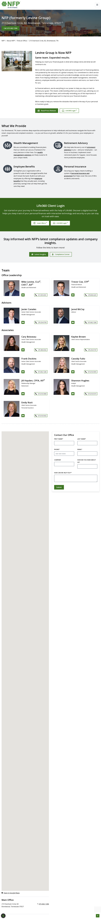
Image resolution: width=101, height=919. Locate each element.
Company (57, 460)
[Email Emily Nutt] (23, 415)
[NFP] (11, 5)
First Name (58, 439)
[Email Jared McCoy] (72, 322)
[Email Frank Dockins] (23, 371)
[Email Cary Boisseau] (23, 349)
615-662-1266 (44, 904)
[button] (97, 915)
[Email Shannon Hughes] (72, 393)
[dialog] (3, 915)
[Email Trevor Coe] (72, 294)
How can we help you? (63, 473)
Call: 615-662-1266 (10, 28)
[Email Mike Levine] (23, 294)
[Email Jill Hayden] (23, 393)
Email (79, 449)
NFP (3, 41)
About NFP (11, 41)
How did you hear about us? (86, 461)
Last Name (81, 439)
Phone (57, 449)
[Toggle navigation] (97, 5)
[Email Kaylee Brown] (72, 349)
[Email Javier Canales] (23, 322)
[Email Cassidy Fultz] (72, 371)
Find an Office (22, 41)
